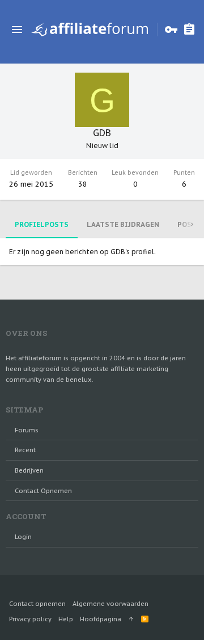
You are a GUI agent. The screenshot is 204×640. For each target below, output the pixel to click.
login (23, 537)
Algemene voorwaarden (110, 604)
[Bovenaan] (131, 619)
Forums (27, 430)
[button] (17, 29)
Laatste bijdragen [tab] (123, 224)
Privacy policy (30, 619)
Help (65, 619)
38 (82, 184)
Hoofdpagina (100, 619)
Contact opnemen (43, 491)
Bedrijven (29, 470)
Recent (25, 450)
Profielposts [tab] (42, 224)
